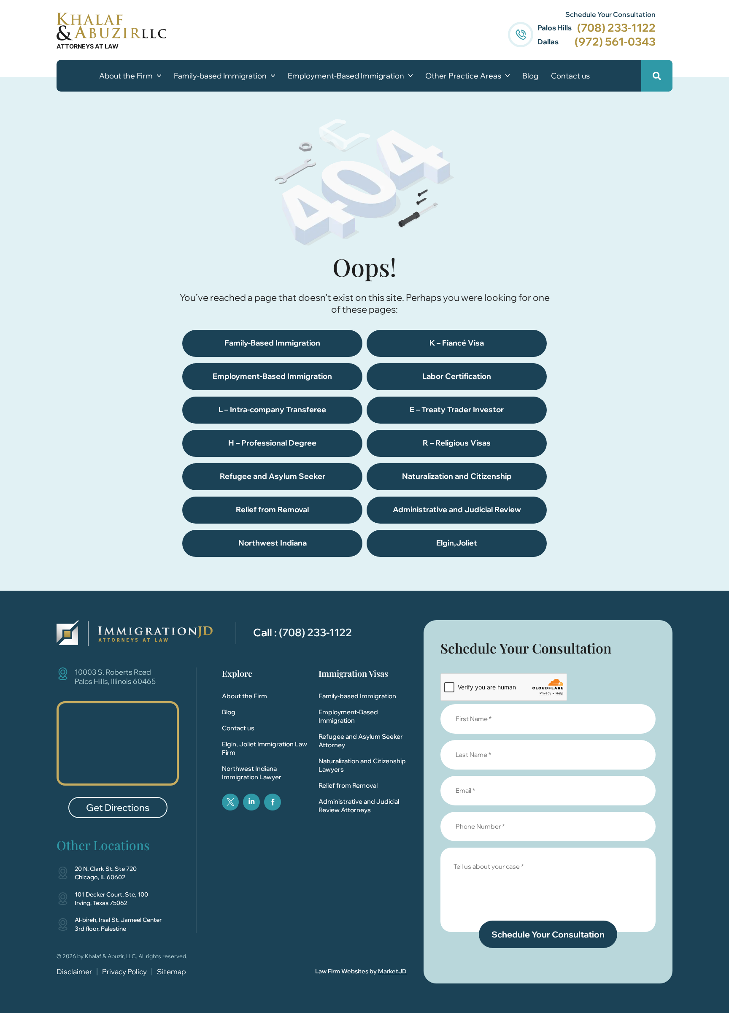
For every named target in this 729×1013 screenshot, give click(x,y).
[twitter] (230, 802)
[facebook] (272, 802)
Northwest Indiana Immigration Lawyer (251, 772)
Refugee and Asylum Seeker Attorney (361, 740)
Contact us (570, 76)
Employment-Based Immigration (346, 76)
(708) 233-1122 (616, 28)
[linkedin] (251, 802)
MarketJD (392, 971)
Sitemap (171, 971)
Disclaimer (74, 971)
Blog (530, 76)
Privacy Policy (124, 971)
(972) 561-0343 (615, 42)
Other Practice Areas (463, 76)
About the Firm (126, 76)
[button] (657, 76)
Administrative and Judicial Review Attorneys (359, 805)
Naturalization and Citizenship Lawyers (362, 765)
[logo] (135, 633)
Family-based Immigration (220, 76)
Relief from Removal (348, 785)
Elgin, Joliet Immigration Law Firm (264, 748)
